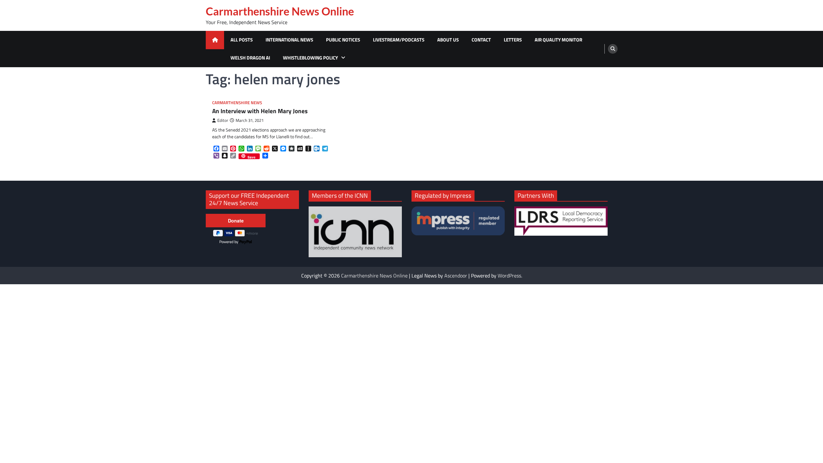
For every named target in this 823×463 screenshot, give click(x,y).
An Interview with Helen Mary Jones (260, 111)
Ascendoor (455, 275)
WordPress (509, 275)
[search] (613, 49)
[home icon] (215, 40)
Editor (222, 120)
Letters (513, 39)
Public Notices (343, 39)
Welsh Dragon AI (250, 57)
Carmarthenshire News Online (280, 11)
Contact (481, 39)
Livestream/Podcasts (398, 39)
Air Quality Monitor (558, 39)
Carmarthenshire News (237, 102)
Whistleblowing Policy (310, 57)
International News (289, 39)
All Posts (242, 39)
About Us (448, 39)
